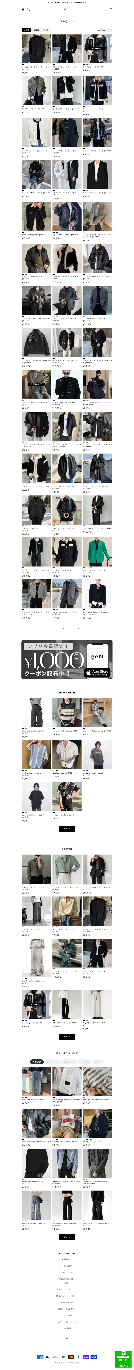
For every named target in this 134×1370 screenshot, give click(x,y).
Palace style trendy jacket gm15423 (63, 403)
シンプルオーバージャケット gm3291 (33, 529)
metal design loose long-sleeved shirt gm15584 (66, 1101)
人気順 (26, 30)
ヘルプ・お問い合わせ (66, 1322)
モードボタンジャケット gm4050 (65, 109)
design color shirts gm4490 (63, 815)
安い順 (46, 30)
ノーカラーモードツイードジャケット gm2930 (36, 571)
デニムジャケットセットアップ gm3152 (64, 972)
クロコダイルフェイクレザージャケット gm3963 (36, 361)
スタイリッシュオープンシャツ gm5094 (34, 888)
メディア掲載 (66, 1315)
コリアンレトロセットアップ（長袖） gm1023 (97, 888)
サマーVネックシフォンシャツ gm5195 (64, 930)
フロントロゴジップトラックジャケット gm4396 (97, 445)
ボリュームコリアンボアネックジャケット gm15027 (36, 445)
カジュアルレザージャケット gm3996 (63, 487)
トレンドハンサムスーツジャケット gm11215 (66, 613)
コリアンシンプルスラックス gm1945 (94, 1024)
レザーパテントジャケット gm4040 (97, 528)
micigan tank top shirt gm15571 (65, 1141)
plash (60, 1309)
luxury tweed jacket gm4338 (34, 235)
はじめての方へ (66, 1272)
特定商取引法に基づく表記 (67, 1281)
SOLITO (70, 1309)
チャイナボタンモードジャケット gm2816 (65, 152)
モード (98, 1061)
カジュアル (69, 1061)
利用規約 (66, 1259)
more (67, 828)
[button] (23, 10)
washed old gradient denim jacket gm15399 (66, 1182)
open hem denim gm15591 (33, 1099)
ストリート (52, 1061)
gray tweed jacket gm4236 (33, 109)
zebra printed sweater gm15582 (96, 1099)
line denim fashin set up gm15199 (97, 731)
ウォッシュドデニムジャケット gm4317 (64, 319)
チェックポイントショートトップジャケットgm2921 (36, 613)
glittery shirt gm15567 (92, 1141)
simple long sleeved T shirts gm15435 (33, 1182)
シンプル (84, 1061)
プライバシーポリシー (66, 1289)
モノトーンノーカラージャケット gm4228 (65, 361)
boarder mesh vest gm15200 (64, 731)
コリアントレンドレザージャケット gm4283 (35, 319)
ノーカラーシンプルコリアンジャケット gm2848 (97, 361)
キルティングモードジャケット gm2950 (34, 278)
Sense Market (66, 1302)
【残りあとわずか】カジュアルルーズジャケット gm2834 (97, 236)
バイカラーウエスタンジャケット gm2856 (65, 571)
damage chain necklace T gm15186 (33, 816)
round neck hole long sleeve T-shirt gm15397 (96, 1182)
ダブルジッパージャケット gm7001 (36, 486)
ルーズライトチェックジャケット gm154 (35, 403)
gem (62, 1362)
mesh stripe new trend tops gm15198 (33, 774)
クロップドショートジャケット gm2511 (64, 68)
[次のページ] (78, 629)
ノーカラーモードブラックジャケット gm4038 (36, 68)
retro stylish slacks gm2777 (64, 1023)
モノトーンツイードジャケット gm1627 (95, 110)
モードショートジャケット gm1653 (97, 193)
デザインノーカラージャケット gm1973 (95, 571)
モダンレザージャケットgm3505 (65, 235)
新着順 (36, 30)
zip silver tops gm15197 (62, 773)
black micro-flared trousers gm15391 (64, 1224)
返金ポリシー (62, 1296)
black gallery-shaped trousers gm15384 (96, 1224)
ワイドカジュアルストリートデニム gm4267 (35, 930)
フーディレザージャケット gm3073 (97, 151)
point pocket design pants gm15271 (33, 732)
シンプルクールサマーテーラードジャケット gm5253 (67, 445)
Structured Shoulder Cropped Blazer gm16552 (95, 613)
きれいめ (37, 1061)
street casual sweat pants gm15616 (33, 982)
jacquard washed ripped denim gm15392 (35, 1224)
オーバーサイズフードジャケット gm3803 (96, 487)
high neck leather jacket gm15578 (36, 1141)
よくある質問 (66, 1266)
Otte (73, 1296)
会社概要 (67, 1328)
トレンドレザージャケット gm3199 (36, 193)
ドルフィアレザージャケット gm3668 (63, 529)
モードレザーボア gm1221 (93, 67)
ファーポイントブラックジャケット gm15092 (66, 278)
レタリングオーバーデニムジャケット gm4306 (97, 278)
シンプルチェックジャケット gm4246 (94, 319)
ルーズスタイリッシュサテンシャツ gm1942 (66, 888)
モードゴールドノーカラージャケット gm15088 (36, 152)
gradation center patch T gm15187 (94, 774)
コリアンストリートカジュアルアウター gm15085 (97, 403)
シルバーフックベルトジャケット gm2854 (65, 194)
